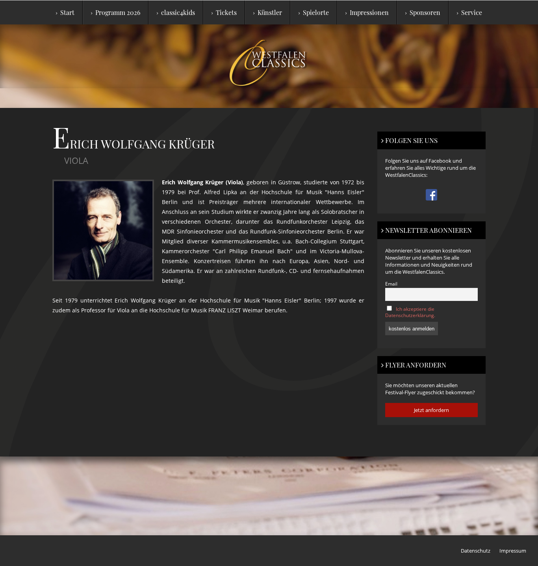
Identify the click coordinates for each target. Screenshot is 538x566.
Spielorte (316, 12)
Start (67, 12)
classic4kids (178, 12)
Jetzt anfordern (431, 410)
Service (471, 12)
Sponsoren (425, 12)
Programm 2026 (117, 12)
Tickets (226, 12)
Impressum (512, 550)
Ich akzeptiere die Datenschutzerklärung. (410, 312)
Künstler (270, 12)
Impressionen (369, 12)
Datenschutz (475, 550)
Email (391, 283)
